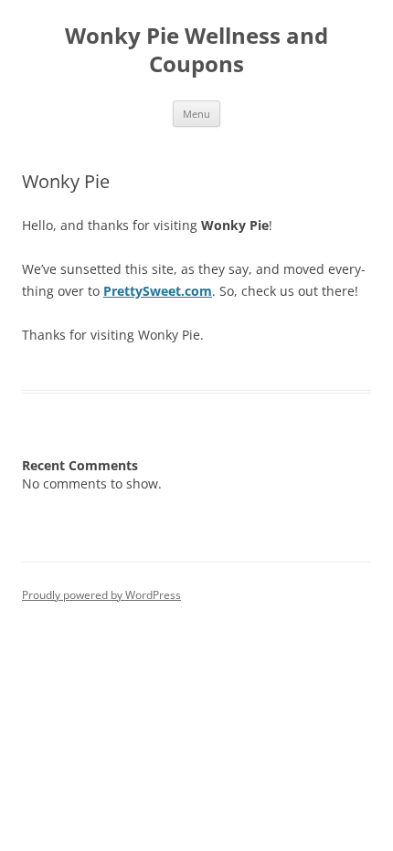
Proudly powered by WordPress (101, 595)
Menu (196, 114)
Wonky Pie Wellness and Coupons (196, 50)
